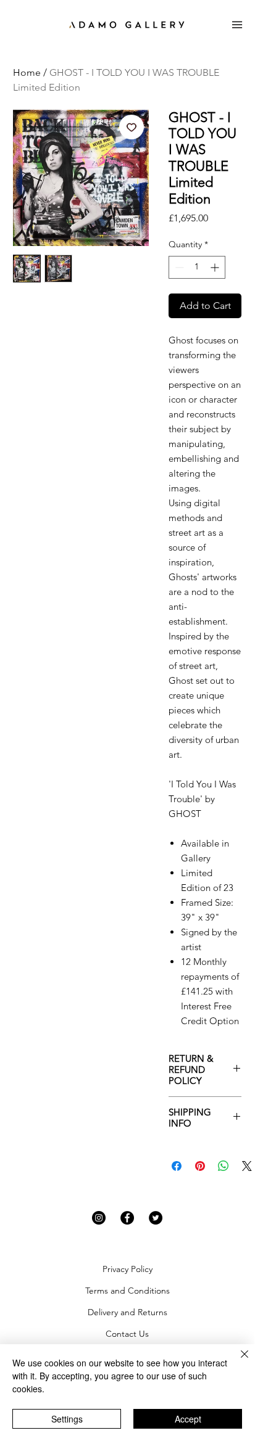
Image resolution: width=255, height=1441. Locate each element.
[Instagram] (99, 1218)
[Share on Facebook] (176, 1166)
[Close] (237, 1361)
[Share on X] (247, 1166)
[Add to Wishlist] (131, 127)
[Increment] (216, 267)
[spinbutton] (197, 267)
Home (27, 72)
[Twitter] (155, 1218)
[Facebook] (127, 1218)
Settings (67, 1419)
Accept (188, 1419)
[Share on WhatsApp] (223, 1166)
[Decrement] (178, 267)
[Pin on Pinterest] (200, 1166)
